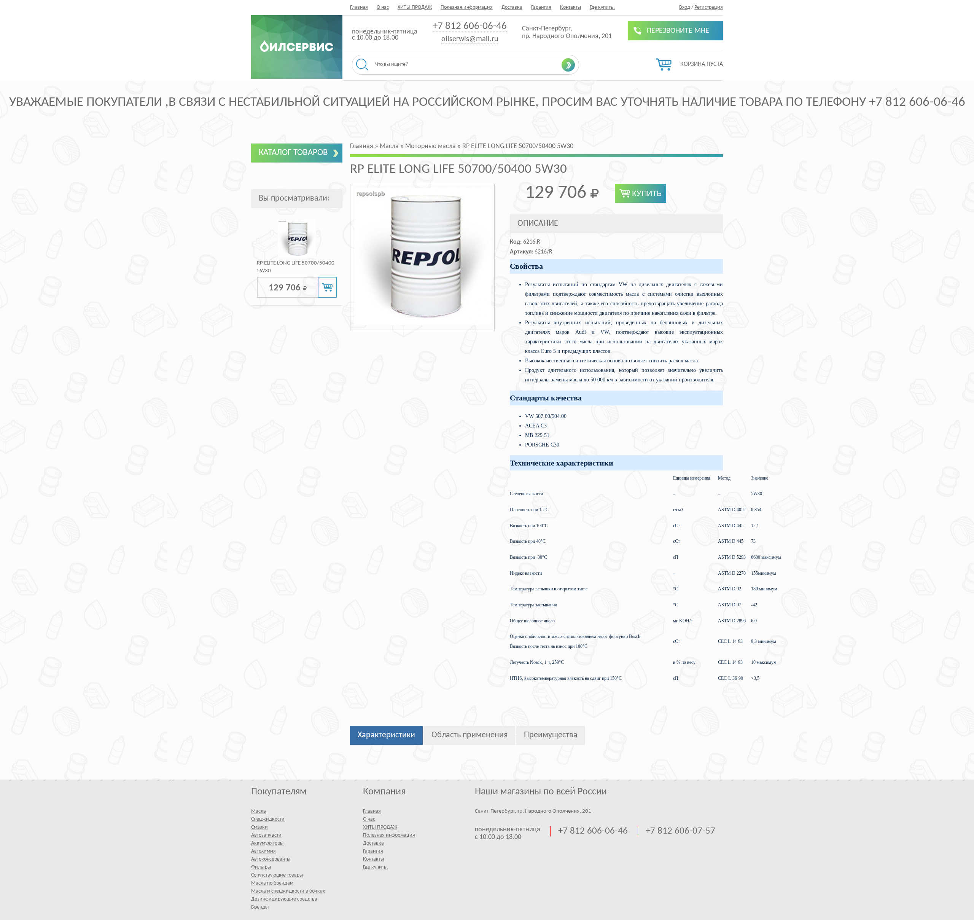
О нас (383, 7)
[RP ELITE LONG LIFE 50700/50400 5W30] (297, 256)
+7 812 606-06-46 (470, 26)
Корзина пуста (701, 64)
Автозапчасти (266, 835)
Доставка (511, 7)
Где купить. (602, 7)
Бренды (260, 907)
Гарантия (541, 7)
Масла (258, 811)
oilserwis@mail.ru (469, 39)
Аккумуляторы (267, 843)
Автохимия (263, 851)
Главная (359, 7)
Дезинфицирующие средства (284, 899)
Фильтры (261, 867)
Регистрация (708, 7)
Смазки (259, 827)
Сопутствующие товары (277, 875)
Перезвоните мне (678, 31)
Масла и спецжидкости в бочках (288, 891)
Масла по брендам (272, 883)
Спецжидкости (268, 819)
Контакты (570, 7)
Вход (684, 7)
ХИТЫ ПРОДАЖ (415, 7)
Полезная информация (467, 7)
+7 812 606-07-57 (680, 831)
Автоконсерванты (270, 859)
